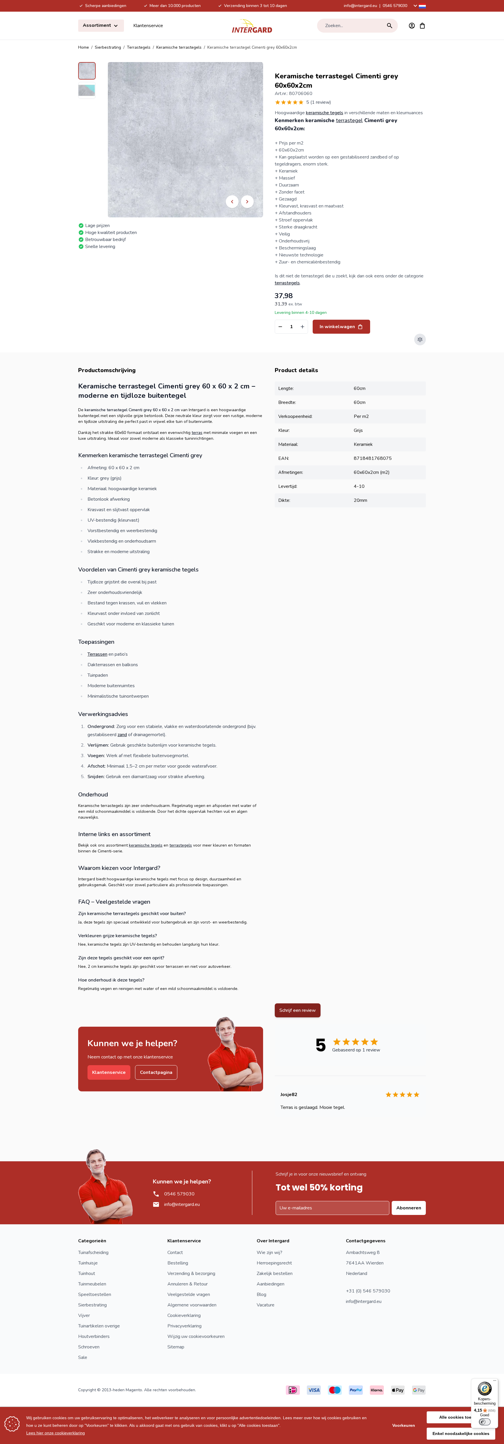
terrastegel (349, 120)
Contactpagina (156, 1072)
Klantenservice (148, 25)
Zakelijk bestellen (275, 1273)
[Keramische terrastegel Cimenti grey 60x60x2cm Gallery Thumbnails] (87, 80)
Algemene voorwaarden (191, 1305)
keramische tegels (324, 113)
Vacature (265, 1305)
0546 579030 (395, 5)
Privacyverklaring (184, 1326)
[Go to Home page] (252, 26)
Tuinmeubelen (92, 1284)
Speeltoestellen (94, 1294)
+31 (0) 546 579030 (368, 1291)
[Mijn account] (411, 25)
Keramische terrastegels (179, 47)
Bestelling (177, 1263)
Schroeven (88, 1347)
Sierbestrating (108, 47)
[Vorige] (232, 201)
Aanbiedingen (270, 1284)
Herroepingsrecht (274, 1263)
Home (83, 47)
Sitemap (175, 1347)
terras (197, 432)
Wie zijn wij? (269, 1252)
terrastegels (287, 283)
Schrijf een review (297, 1010)
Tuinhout (86, 1273)
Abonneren (408, 1208)
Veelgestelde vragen (188, 1294)
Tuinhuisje (88, 1263)
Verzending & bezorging (191, 1273)
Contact (175, 1252)
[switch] (485, 1421)
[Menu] (494, 1381)
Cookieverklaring (184, 1315)
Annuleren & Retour (187, 1284)
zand (122, 734)
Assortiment (97, 25)
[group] (303, 102)
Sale (82, 1357)
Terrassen (97, 654)
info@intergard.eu (360, 5)
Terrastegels (138, 47)
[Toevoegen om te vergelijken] (420, 339)
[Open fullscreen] (185, 139)
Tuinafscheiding (93, 1252)
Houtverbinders (94, 1336)
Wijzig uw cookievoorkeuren (196, 1336)
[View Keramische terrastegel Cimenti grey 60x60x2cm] (87, 71)
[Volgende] (247, 201)
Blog (261, 1294)
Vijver (84, 1315)
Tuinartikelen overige (99, 1326)
